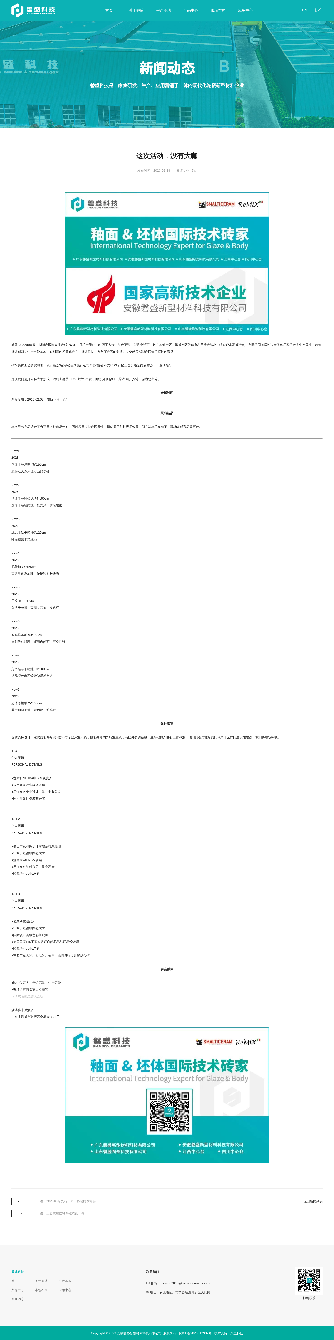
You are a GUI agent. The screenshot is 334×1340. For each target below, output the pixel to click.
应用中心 (245, 10)
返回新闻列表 (313, 1201)
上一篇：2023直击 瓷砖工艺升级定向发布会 (65, 1201)
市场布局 (218, 10)
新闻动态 (17, 1299)
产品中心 (191, 10)
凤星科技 (236, 1333)
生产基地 (163, 10)
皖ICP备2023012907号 (195, 1333)
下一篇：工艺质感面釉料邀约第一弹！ (61, 1213)
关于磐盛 (136, 10)
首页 (109, 10)
